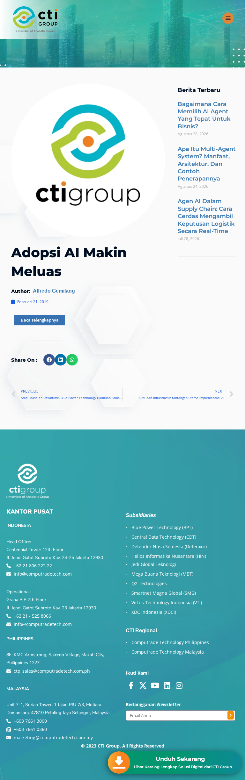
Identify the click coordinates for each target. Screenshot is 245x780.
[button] (49, 359)
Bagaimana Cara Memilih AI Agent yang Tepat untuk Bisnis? (204, 115)
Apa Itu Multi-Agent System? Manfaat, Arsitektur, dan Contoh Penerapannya (207, 163)
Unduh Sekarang (180, 758)
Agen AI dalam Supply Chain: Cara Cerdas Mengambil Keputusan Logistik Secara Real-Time (206, 216)
